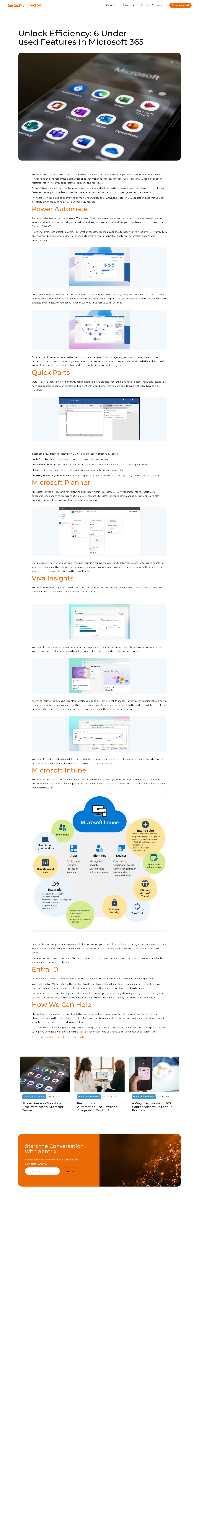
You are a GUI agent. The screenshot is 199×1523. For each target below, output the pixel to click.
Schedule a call (180, 5)
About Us (111, 5)
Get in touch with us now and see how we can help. (60, 1037)
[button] (128, 5)
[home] (24, 5)
